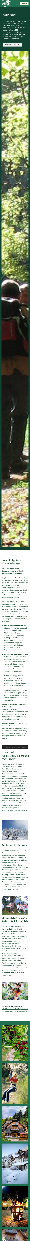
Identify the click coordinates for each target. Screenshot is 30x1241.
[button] (17, 3)
